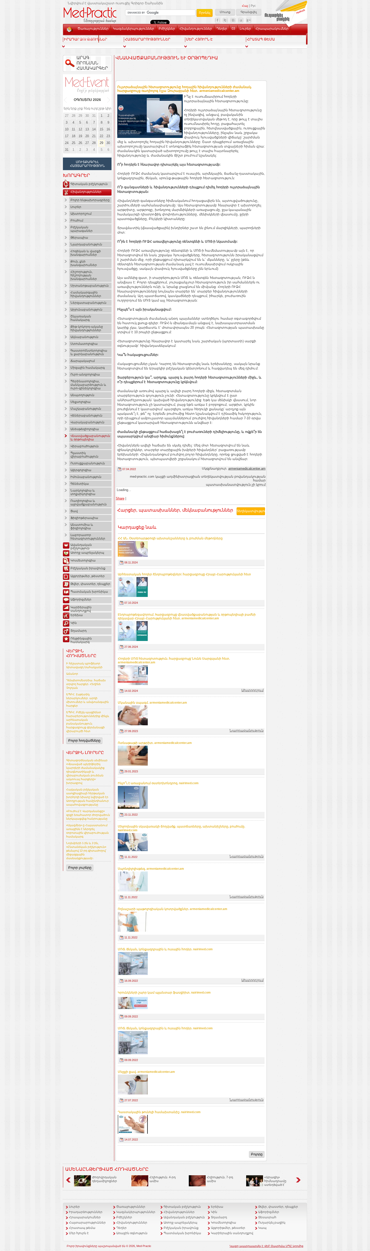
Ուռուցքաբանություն (87, 463)
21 (94, 136)
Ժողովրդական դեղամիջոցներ (104, 1179)
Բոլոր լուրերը (79, 867)
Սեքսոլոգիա (80, 402)
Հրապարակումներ (271, 28)
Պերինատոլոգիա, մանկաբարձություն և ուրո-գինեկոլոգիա (88, 385)
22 (101, 136)
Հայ (245, 6)
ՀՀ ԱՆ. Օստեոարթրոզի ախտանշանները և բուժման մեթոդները (170, 538)
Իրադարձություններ (85, 1212)
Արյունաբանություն (86, 309)
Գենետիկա (79, 483)
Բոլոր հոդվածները (84, 740)
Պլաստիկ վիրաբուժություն (84, 454)
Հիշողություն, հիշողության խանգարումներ (83, 275)
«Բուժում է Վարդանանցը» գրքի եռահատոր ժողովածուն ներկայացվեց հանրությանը (88, 815)
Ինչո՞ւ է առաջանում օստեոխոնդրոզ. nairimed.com (158, 783)
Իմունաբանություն (85, 477)
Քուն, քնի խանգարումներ (83, 263)
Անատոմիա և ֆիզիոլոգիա (81, 526)
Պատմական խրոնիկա (89, 591)
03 (233, 28)
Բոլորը (257, 1154)
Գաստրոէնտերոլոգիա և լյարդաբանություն (88, 352)
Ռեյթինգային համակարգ (81, 639)
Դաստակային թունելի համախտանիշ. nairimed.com (159, 1112)
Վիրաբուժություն (84, 446)
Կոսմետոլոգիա (83, 560)
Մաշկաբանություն (85, 408)
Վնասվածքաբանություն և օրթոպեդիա (90, 437)
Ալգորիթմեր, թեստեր (87, 576)
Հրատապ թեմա (82, 1228)
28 (73, 116)
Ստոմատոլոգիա (84, 344)
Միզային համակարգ (87, 367)
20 (87, 136)
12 (80, 129)
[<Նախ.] (65, 100)
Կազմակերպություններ (133, 28)
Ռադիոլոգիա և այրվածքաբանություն (88, 502)
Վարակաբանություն (87, 422)
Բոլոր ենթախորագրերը (90, 200)
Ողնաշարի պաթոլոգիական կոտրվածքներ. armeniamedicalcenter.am (172, 909)
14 (94, 129)
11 (73, 129)
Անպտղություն (82, 395)
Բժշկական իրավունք (87, 568)
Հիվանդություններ (195, 28)
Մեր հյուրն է (79, 1233)
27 (66, 116)
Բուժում (76, 220)
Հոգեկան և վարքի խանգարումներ (85, 252)
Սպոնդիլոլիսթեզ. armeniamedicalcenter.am (151, 868)
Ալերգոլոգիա (80, 470)
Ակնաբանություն (84, 337)
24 (66, 143)
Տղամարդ (78, 630)
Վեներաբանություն (86, 415)
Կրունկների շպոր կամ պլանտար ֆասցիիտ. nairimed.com (164, 992)
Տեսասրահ (87, 38)
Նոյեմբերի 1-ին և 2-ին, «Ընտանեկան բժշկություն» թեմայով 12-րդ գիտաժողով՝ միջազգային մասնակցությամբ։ (86, 851)
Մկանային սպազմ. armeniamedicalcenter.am (152, 702)
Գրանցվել (249, 12)
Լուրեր (245, 28)
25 (73, 143)
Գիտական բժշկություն (89, 184)
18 (73, 136)
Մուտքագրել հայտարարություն (87, 164)
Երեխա (76, 615)
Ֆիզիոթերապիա (84, 518)
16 (108, 129)
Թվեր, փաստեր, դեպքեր (90, 584)
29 (80, 116)
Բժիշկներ (167, 28)
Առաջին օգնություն (131, 1233)
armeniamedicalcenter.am (247, 468)
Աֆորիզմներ (80, 599)
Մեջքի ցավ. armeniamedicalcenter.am (146, 1072)
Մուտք (225, 12)
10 (66, 129)
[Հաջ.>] (108, 100)
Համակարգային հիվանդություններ (85, 294)
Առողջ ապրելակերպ (87, 552)
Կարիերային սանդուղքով (81, 608)
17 (66, 136)
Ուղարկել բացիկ (271, 1222)
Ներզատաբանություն (88, 303)
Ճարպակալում (82, 361)
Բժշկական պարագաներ (81, 229)
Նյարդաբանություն (86, 244)
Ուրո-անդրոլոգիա (85, 374)
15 (101, 129)
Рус (253, 6)
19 (80, 136)
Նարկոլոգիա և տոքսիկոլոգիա (82, 492)
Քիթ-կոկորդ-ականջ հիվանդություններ (86, 328)
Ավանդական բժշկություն (81, 546)
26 (80, 143)
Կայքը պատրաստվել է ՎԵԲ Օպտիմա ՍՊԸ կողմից (266, 1245)
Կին (73, 623)
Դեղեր (221, 28)
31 (94, 116)
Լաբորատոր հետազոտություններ (87, 536)
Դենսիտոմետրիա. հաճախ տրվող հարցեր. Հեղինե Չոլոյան (86, 684)
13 (87, 129)
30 (87, 116)
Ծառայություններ (93, 28)
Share (120, 498)
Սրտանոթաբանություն (89, 285)
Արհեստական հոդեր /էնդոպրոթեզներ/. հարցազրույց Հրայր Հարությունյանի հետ (184, 574)
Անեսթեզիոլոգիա (84, 429)
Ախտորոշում (81, 213)
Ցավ (74, 511)
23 (108, 136)
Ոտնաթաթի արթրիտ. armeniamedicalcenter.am (155, 743)
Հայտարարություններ (87, 1222)
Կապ (105, 38)
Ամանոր (72, 673)
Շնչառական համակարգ (80, 318)
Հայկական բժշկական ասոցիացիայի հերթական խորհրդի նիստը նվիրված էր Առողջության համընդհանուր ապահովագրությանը (87, 797)
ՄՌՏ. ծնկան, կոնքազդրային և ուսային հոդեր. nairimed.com (165, 949)
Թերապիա (79, 237)
